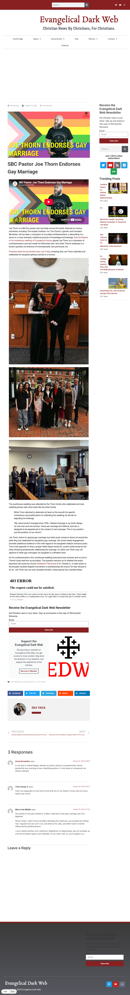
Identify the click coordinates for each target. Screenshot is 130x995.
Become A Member (29, 671)
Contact (111, 39)
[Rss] (117, 165)
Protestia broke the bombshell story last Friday (29, 251)
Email (11, 620)
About (35, 39)
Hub (76, 39)
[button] (15, 693)
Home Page (18, 39)
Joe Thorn (41, 682)
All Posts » (36, 713)
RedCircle (20, 599)
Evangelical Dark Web (79, 20)
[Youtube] (120, 5)
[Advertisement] (65, 70)
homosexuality (29, 682)
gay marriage (16, 682)
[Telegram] (124, 165)
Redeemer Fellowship (46, 563)
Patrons (92, 39)
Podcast (65, 45)
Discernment (56, 39)
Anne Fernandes (22, 761)
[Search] (86, 5)
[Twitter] (116, 5)
